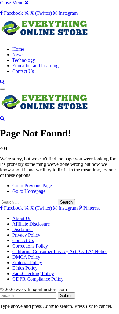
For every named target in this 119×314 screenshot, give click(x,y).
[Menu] (2, 89)
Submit (66, 295)
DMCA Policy (26, 257)
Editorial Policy (27, 262)
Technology (23, 60)
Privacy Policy (26, 234)
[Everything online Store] (46, 38)
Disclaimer (22, 229)
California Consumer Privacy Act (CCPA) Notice (59, 251)
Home (18, 49)
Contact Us (23, 71)
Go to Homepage (28, 191)
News (17, 54)
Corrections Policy (30, 246)
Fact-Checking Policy (33, 273)
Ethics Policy (25, 268)
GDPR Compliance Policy (37, 279)
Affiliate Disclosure (31, 223)
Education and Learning (35, 65)
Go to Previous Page (32, 185)
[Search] (2, 81)
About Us (21, 218)
